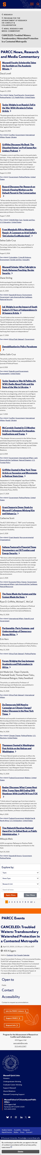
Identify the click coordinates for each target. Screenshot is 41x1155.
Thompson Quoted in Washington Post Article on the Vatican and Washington (18, 748)
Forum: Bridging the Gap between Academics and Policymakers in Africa (18, 664)
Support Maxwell (9, 1088)
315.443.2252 (10, 1109)
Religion (28, 778)
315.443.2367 (20, 1046)
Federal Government (16, 778)
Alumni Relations (9, 1091)
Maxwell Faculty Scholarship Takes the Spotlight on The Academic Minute (19, 65)
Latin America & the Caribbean (21, 297)
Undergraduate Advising (12, 1081)
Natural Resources (6, 586)
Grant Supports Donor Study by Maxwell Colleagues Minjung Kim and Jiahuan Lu (18, 510)
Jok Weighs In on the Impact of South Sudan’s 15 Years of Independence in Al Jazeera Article (19, 309)
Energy (24, 582)
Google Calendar (23, 955)
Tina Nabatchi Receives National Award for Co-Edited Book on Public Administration (19, 831)
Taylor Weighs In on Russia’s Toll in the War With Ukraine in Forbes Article (18, 107)
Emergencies (26, 1130)
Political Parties (5, 97)
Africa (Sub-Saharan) (16, 339)
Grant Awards (14, 537)
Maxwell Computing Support (13, 1094)
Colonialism (13, 257)
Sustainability (5, 373)
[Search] (38, 4)
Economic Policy (15, 582)
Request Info (11, 1025)
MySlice (16, 1132)
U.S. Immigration (16, 820)
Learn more (6, 1147)
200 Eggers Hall (10, 1104)
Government (29, 95)
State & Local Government (18, 371)
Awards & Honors (15, 295)
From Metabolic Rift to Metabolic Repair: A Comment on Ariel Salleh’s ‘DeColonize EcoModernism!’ (19, 232)
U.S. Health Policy (18, 97)
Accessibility (17, 1130)
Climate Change (14, 735)
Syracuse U (29, 1132)
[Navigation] (32, 4)
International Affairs (26, 458)
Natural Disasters (25, 460)
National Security (6, 299)
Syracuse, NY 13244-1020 (14, 1107)
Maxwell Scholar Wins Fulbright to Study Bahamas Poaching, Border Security (19, 270)
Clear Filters (30, 895)
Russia (8, 137)
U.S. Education (5, 222)
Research (8, 15)
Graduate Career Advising (12, 1085)
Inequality (26, 260)
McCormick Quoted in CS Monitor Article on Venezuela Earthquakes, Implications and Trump (18, 430)
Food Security (19, 95)
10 (31, 902)
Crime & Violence (24, 257)
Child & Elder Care (15, 220)
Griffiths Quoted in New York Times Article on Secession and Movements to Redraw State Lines (19, 473)
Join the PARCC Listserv (15, 1011)
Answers (6, 1078)
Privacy (22, 1132)
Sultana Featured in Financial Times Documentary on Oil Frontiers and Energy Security (19, 550)
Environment (4, 260)
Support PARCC (12, 1018)
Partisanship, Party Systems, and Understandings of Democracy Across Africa (18, 631)
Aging (11, 95)
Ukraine (14, 137)
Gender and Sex (29, 220)
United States (30, 97)
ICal (15, 955)
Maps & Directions (7, 1132)
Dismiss (20, 1152)
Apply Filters (11, 895)
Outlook (10, 955)
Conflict (12, 135)
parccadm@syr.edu (20, 1043)
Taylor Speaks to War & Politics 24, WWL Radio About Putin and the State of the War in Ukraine (19, 384)
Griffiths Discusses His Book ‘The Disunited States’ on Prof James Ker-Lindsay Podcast (19, 147)
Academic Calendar (7, 1130)
